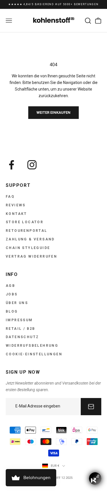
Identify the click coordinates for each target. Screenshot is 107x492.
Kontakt (16, 214)
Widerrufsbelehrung (32, 346)
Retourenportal (26, 231)
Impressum (19, 320)
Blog (12, 311)
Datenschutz (22, 337)
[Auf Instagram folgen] (32, 164)
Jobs (12, 294)
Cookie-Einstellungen (34, 354)
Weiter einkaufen (53, 112)
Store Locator (24, 222)
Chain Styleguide (28, 248)
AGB (10, 286)
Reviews (16, 205)
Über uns (17, 303)
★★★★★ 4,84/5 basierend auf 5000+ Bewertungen (53, 4)
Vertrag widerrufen (31, 256)
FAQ (10, 197)
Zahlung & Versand (30, 239)
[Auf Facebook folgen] (11, 164)
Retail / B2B (20, 329)
